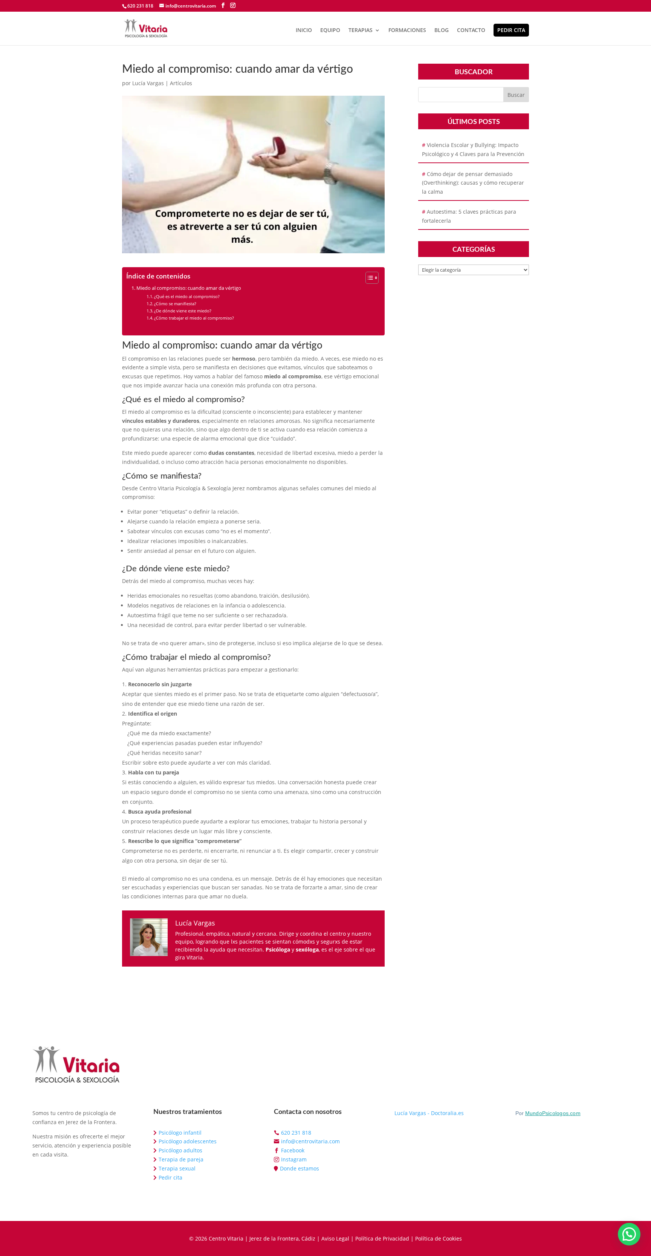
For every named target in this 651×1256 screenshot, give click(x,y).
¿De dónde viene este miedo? (182, 311)
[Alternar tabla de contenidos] (368, 277)
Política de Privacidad (382, 1238)
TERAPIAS (360, 31)
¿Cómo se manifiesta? (175, 303)
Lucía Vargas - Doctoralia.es (429, 1113)
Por (548, 1113)
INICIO (304, 31)
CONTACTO (471, 31)
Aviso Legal (335, 1238)
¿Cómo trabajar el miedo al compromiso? (194, 318)
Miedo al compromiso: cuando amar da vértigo (188, 288)
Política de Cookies (438, 1238)
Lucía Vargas (148, 83)
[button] (629, 1234)
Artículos (181, 83)
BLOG (441, 31)
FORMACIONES (407, 31)
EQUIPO (330, 31)
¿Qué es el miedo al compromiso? (187, 296)
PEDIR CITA (511, 30)
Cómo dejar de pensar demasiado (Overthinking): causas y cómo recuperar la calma (473, 183)
